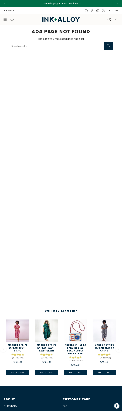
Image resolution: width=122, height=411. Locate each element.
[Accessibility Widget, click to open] (116, 405)
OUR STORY (10, 406)
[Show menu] (5, 19)
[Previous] (4, 3)
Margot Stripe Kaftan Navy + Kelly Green (46, 348)
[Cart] (116, 19)
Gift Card (113, 10)
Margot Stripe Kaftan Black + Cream (104, 348)
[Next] (117, 3)
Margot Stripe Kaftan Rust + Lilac (17, 348)
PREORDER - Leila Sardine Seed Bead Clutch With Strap (75, 349)
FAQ (65, 406)
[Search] (108, 46)
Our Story (8, 10)
